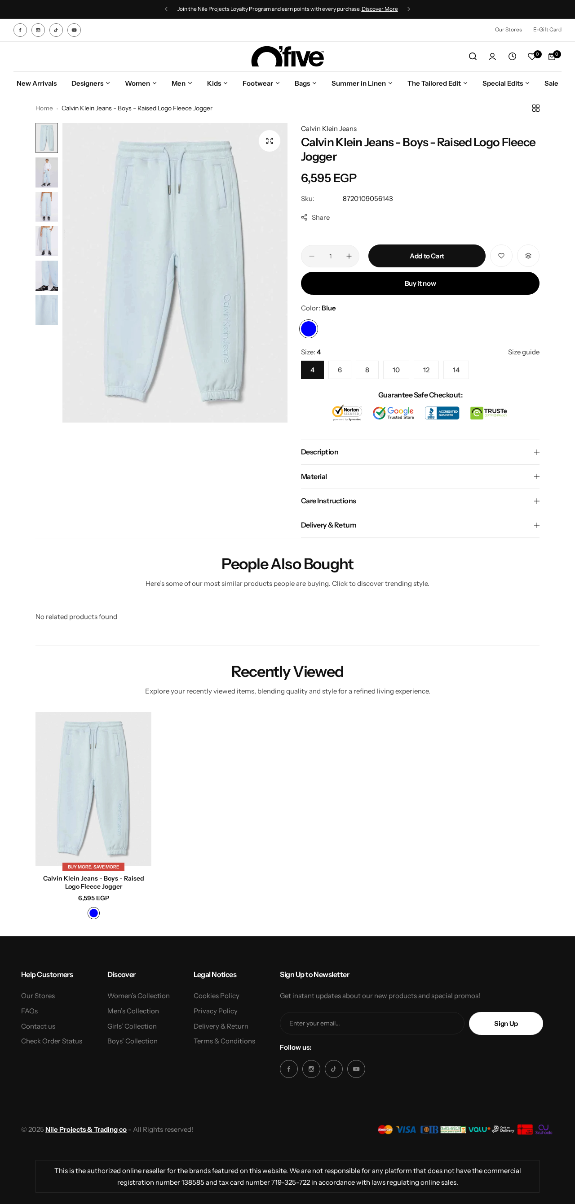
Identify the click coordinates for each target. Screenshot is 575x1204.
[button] (166, 9)
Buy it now (420, 283)
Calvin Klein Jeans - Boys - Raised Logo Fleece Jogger (93, 882)
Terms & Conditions (224, 1041)
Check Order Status (51, 1041)
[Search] (472, 56)
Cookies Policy (216, 995)
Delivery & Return (221, 1026)
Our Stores (508, 29)
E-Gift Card (547, 29)
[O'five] (287, 56)
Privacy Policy (216, 1011)
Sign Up (506, 1023)
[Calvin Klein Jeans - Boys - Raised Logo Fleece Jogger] (93, 789)
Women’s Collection (138, 995)
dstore (322, 8)
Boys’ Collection (132, 1041)
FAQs (29, 1011)
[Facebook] (20, 30)
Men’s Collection (133, 1011)
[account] (492, 56)
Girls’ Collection (132, 1026)
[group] (175, 273)
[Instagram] (38, 30)
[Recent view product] (512, 56)
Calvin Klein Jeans (329, 128)
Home (44, 108)
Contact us (38, 1026)
